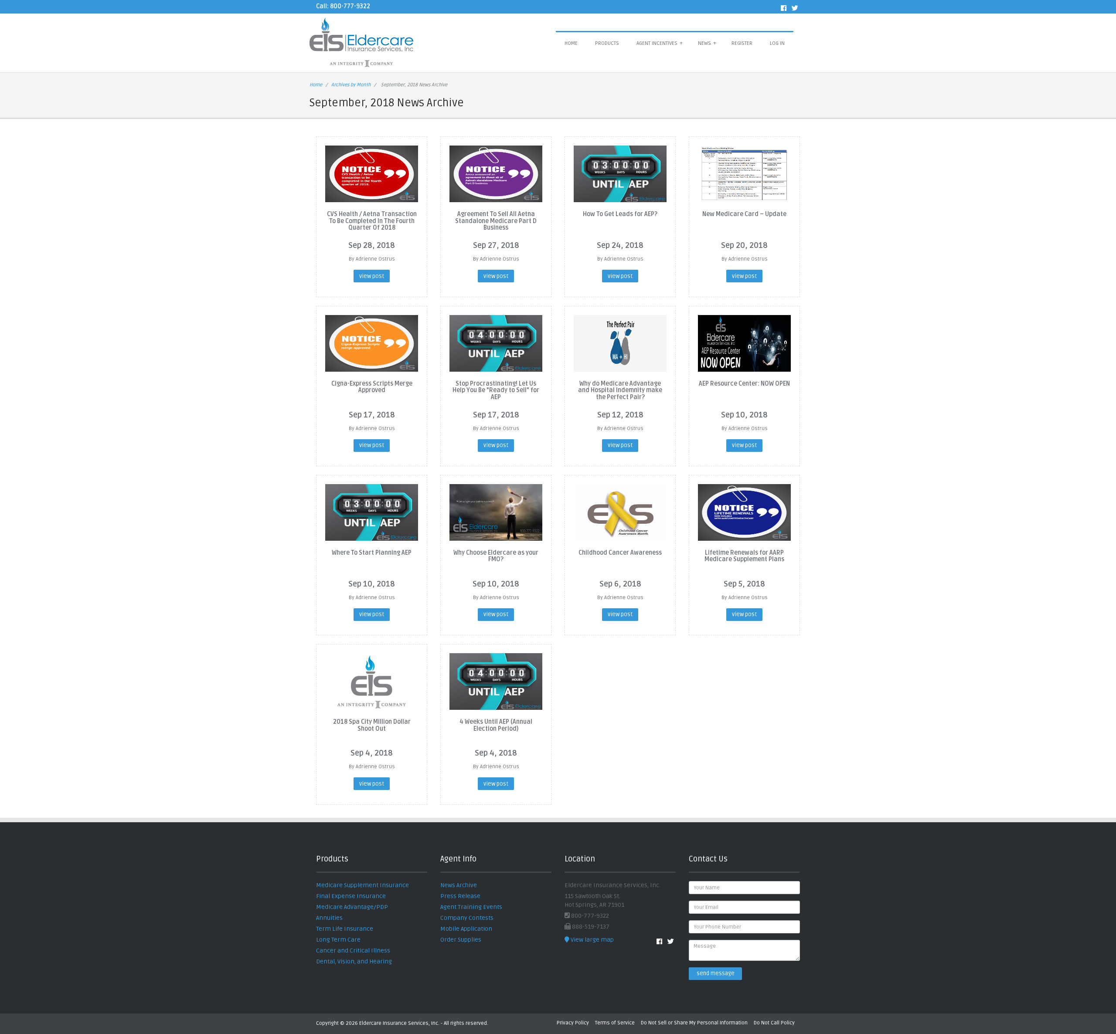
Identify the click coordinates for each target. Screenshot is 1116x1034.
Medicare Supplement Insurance (362, 885)
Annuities (329, 918)
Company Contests (466, 918)
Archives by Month (351, 85)
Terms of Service (615, 1023)
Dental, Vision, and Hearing (354, 961)
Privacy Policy (573, 1023)
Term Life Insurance (344, 928)
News (707, 43)
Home (571, 43)
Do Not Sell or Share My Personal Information (694, 1023)
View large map (591, 939)
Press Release (460, 896)
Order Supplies (460, 939)
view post (371, 276)
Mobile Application (466, 928)
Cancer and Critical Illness (353, 950)
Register (742, 43)
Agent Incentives (659, 43)
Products (607, 43)
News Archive (458, 885)
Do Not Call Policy (774, 1023)
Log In (777, 43)
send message (716, 973)
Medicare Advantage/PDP (352, 907)
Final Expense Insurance (351, 896)
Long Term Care (338, 939)
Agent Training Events (471, 907)
